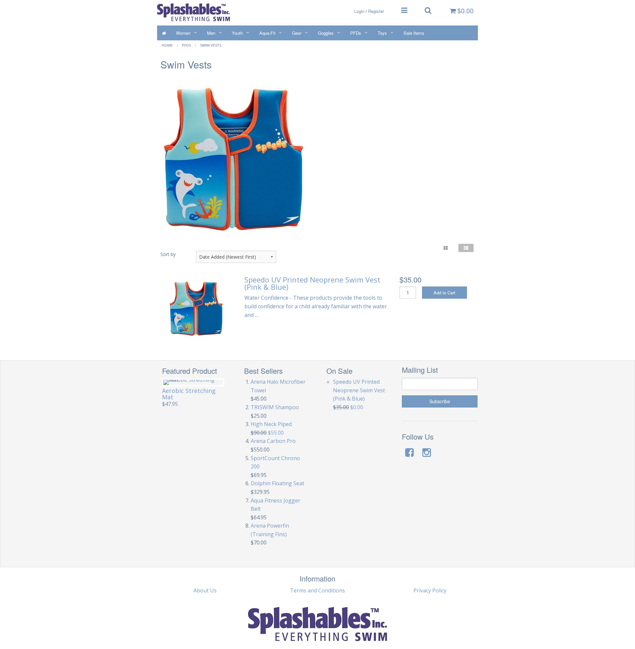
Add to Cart (444, 292)
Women (183, 33)
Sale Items (413, 33)
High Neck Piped (271, 424)
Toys (382, 33)
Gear (296, 33)
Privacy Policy (429, 590)
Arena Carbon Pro (273, 441)
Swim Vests (210, 45)
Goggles (326, 33)
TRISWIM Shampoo (275, 407)
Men (211, 33)
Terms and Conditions (317, 590)
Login (359, 11)
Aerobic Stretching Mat (189, 394)
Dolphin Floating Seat (277, 483)
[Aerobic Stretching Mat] (193, 382)
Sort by (168, 254)
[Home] (164, 32)
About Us (205, 590)
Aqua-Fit (267, 33)
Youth (237, 33)
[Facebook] (409, 452)
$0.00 (465, 10)
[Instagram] (426, 452)
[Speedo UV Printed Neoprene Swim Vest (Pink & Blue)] (196, 307)
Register (376, 11)
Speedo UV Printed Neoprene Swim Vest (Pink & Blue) (312, 283)
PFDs (355, 33)
